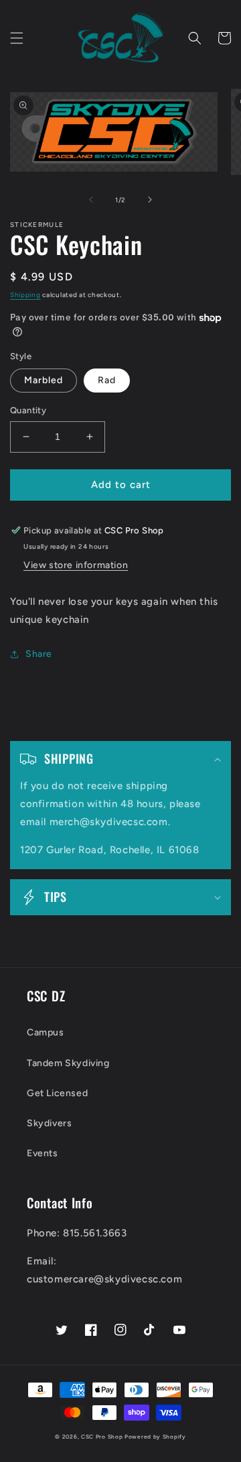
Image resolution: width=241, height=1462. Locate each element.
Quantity (28, 410)
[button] (16, 38)
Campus (45, 1032)
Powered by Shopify (155, 1436)
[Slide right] (150, 199)
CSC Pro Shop (102, 1436)
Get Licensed (57, 1093)
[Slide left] (91, 199)
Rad (107, 380)
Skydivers (49, 1123)
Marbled (43, 380)
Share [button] (38, 654)
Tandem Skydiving (68, 1063)
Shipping (25, 294)
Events (42, 1153)
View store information (75, 565)
